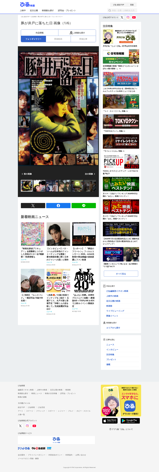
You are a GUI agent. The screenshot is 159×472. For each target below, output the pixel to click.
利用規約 (68, 455)
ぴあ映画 (33, 16)
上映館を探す (79, 32)
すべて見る (121, 273)
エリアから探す (113, 327)
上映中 (23, 10)
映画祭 (109, 306)
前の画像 (28, 173)
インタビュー (112, 349)
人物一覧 (21, 414)
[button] (22, 192)
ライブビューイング (115, 310)
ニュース (110, 344)
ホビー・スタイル (83, 411)
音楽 (132, 5)
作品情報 (40, 32)
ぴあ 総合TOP (118, 5)
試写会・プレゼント (67, 10)
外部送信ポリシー (55, 455)
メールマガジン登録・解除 (28, 458)
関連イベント (112, 315)
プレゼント (111, 359)
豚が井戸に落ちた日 (44, 16)
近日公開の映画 (113, 301)
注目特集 (110, 354)
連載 (108, 364)
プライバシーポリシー (36, 455)
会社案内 (21, 455)
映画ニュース (36, 393)
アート (20, 411)
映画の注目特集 (51, 393)
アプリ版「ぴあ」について (122, 429)
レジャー (61, 411)
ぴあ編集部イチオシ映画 (117, 291)
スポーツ (51, 411)
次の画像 (89, 173)
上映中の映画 (112, 296)
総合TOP (21, 407)
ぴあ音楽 (41, 407)
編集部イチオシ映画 (26, 390)
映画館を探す (48, 10)
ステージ (29, 411)
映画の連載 (22, 397)
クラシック (40, 411)
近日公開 (34, 10)
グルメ (70, 411)
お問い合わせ (81, 455)
